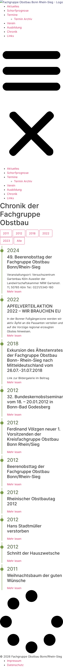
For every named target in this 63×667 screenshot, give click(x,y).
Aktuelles (13, 6)
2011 (6, 233)
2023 (6, 240)
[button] (31, 102)
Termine (12, 15)
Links (10, 36)
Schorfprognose (18, 10)
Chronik (12, 31)
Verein (11, 23)
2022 (45, 233)
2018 (32, 233)
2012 (19, 233)
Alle (19, 240)
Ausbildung (14, 27)
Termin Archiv (23, 19)
